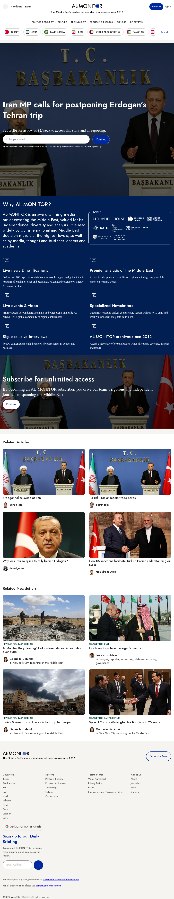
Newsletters (16, 6)
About (134, 779)
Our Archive (51, 796)
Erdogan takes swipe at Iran (22, 498)
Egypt (5, 805)
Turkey (6, 779)
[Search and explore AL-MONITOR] (5, 6)
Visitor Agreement (97, 779)
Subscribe (156, 6)
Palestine (7, 800)
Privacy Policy (95, 783)
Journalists (135, 783)
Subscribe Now (159, 756)
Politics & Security (43, 22)
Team (133, 787)
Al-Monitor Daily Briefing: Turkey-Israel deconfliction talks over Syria (42, 650)
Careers (135, 792)
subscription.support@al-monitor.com (61, 879)
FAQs (91, 787)
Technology (78, 22)
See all (164, 32)
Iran (4, 787)
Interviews (136, 22)
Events (28, 6)
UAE (5, 792)
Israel (5, 796)
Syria (5, 818)
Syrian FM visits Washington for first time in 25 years (124, 722)
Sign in (168, 6)
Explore (121, 22)
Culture (62, 22)
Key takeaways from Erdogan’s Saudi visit (117, 648)
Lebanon (7, 813)
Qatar (5, 809)
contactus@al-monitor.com (49, 885)
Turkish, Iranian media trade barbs (112, 498)
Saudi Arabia (9, 783)
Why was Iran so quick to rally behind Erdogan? (35, 561)
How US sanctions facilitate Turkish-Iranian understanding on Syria (130, 563)
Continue (11, 404)
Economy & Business (101, 22)
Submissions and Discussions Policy (105, 792)
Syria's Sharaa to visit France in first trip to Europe (37, 722)
